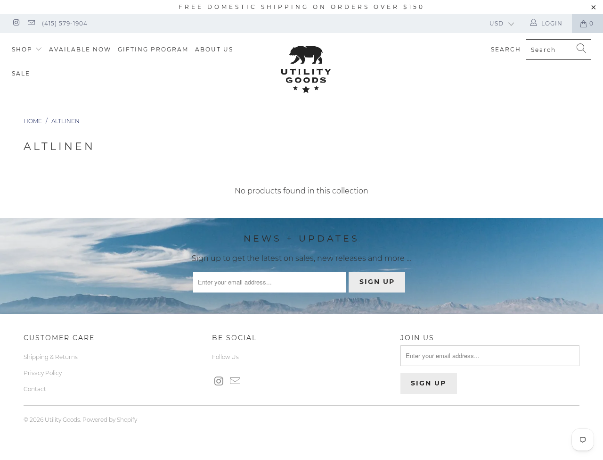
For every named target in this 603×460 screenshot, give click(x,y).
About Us (214, 49)
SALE (21, 73)
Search (506, 49)
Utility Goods (62, 419)
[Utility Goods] (306, 69)
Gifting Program (153, 49)
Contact (35, 389)
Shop (23, 49)
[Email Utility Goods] (30, 23)
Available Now (80, 49)
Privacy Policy (43, 372)
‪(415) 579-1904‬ (65, 23)
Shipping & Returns (51, 356)
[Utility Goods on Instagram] (16, 23)
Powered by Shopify (109, 419)
